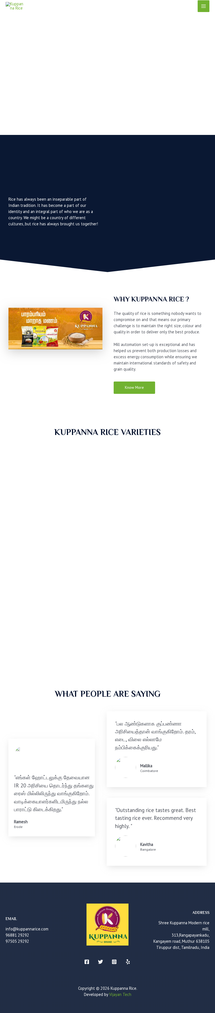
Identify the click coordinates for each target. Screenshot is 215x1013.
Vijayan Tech (120, 994)
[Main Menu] (203, 6)
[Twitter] (100, 961)
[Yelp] (127, 961)
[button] (134, 388)
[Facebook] (86, 961)
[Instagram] (114, 961)
